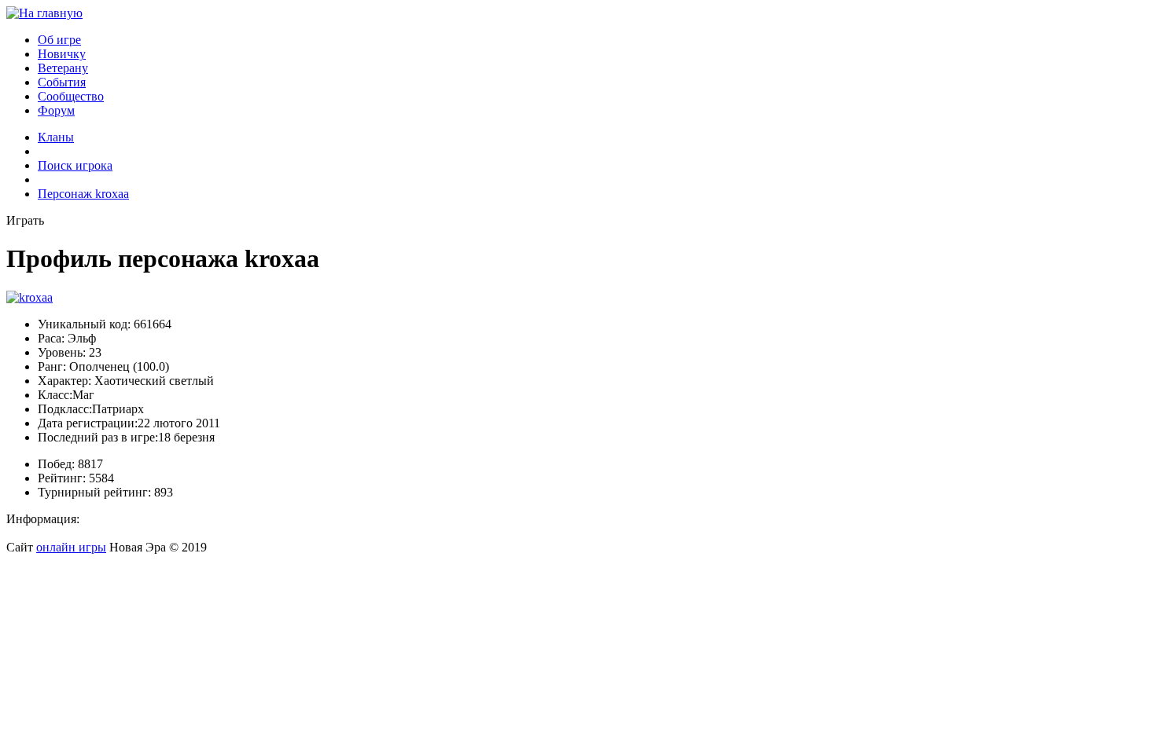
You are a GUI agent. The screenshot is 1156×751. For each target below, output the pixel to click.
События (62, 82)
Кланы (56, 137)
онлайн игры (71, 547)
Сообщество (71, 96)
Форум (56, 110)
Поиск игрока (75, 165)
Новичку (62, 53)
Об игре (59, 39)
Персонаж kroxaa (83, 193)
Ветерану (63, 68)
